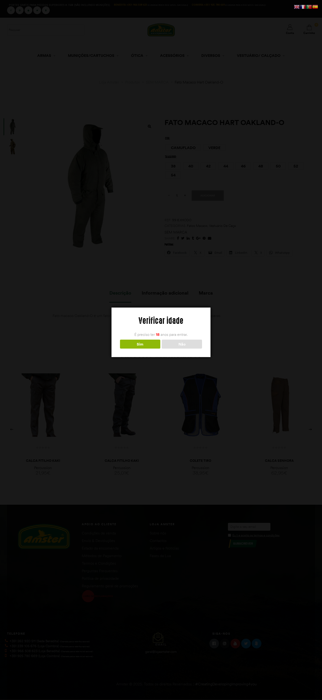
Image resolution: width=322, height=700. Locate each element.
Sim (140, 344)
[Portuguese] (309, 6)
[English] (297, 6)
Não (182, 344)
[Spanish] (315, 6)
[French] (303, 6)
